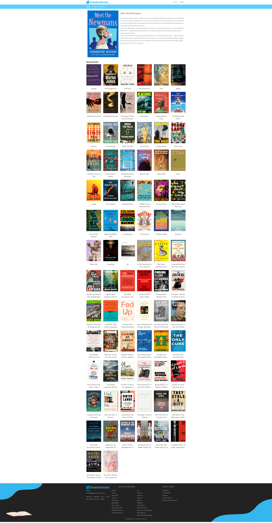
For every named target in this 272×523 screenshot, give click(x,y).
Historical (115, 500)
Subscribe (165, 490)
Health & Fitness (117, 510)
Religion (140, 503)
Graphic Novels (142, 508)
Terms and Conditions (169, 500)
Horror (114, 493)
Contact (165, 495)
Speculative (141, 505)
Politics (139, 498)
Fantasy (139, 495)
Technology (115, 505)
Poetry (114, 490)
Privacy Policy (167, 498)
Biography (115, 503)
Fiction (139, 493)
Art (138, 490)
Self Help (115, 495)
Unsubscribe (166, 493)
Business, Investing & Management (144, 511)
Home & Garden (117, 508)
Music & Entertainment (145, 515)
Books (182, 2)
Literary (114, 498)
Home (175, 2)
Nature (139, 500)
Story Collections (117, 513)
